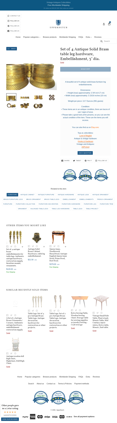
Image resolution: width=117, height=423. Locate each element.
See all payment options (84, 417)
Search (31, 384)
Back (13, 48)
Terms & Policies (65, 384)
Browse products (50, 37)
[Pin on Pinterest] (15, 246)
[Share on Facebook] (8, 246)
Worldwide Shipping (67, 37)
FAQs (80, 37)
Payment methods (81, 384)
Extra (89, 37)
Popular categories (32, 37)
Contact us (51, 384)
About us (40, 384)
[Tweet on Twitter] (12, 246)
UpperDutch (60, 410)
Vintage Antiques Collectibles (58, 5)
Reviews (97, 37)
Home (18, 37)
